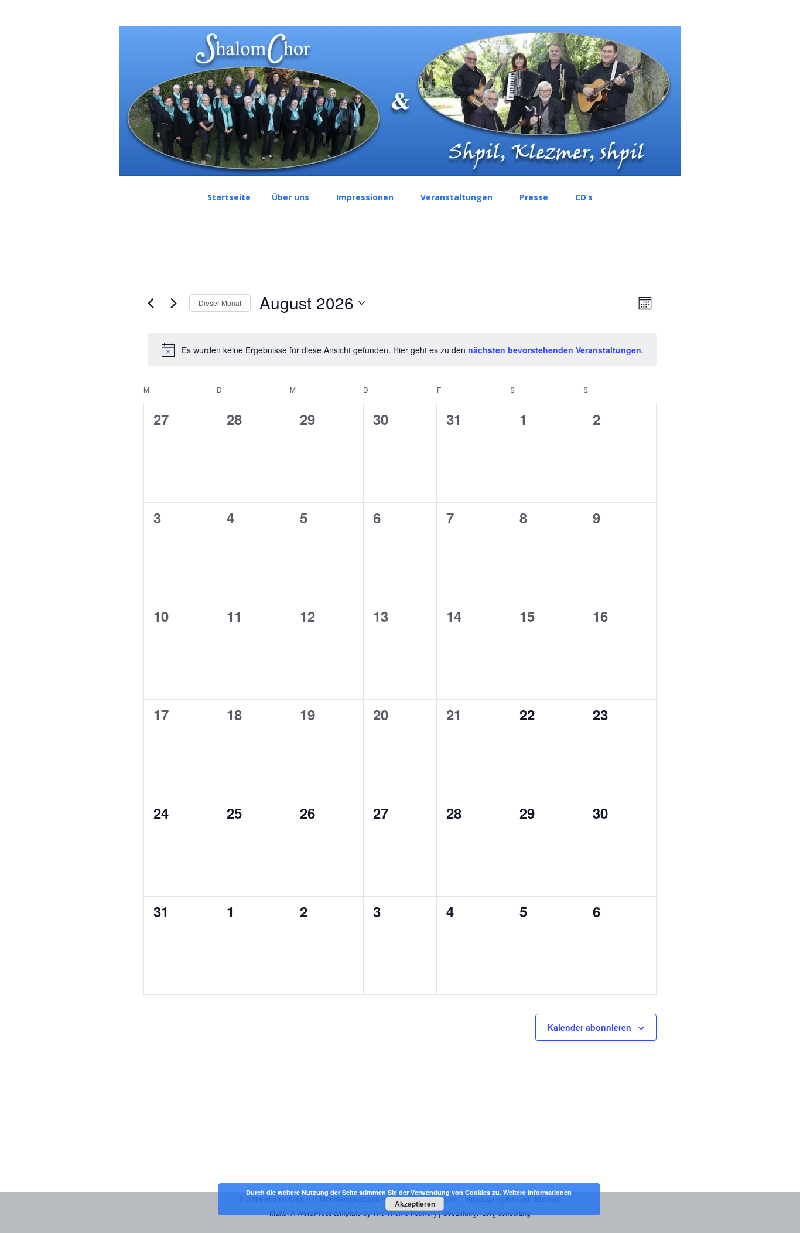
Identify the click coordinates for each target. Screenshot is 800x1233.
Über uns (290, 197)
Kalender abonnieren (589, 1027)
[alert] (402, 349)
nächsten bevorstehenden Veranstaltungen (554, 350)
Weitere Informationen (537, 1192)
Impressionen (365, 197)
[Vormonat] (150, 303)
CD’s (584, 197)
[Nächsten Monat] (173, 303)
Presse (533, 197)
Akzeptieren (415, 1203)
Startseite (229, 197)
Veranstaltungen (456, 197)
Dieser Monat (220, 303)
